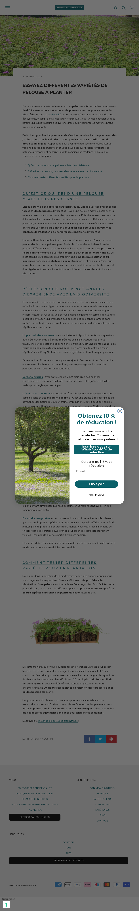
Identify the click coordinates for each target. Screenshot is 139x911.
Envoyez (97, 484)
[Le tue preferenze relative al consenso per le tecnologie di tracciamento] (6, 904)
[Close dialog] (120, 411)
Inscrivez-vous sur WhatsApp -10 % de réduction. (96, 449)
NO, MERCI (96, 494)
